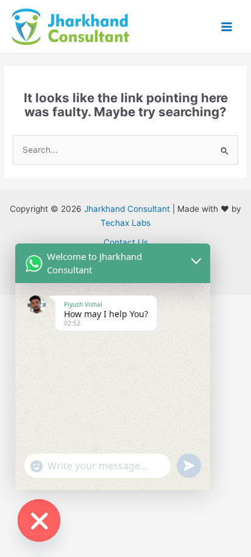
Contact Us (126, 242)
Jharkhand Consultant (127, 209)
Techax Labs (125, 223)
